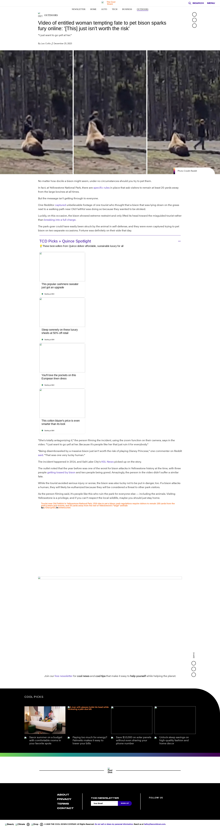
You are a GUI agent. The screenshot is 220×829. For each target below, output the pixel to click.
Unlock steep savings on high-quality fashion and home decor (174, 740)
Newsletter (78, 9)
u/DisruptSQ (50, 508)
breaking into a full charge (60, 220)
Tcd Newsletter (105, 798)
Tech (114, 9)
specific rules (101, 188)
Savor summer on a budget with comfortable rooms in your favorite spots (45, 740)
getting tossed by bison (61, 472)
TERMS (63, 803)
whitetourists (64, 508)
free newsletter (64, 676)
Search (198, 3)
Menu (211, 3)
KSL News (107, 462)
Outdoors (142, 9)
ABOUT (63, 794)
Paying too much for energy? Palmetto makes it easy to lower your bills (90, 740)
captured (60, 205)
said (40, 455)
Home (93, 9)
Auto (104, 9)
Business (127, 9)
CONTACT (65, 808)
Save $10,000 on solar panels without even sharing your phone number (133, 740)
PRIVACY (64, 799)
